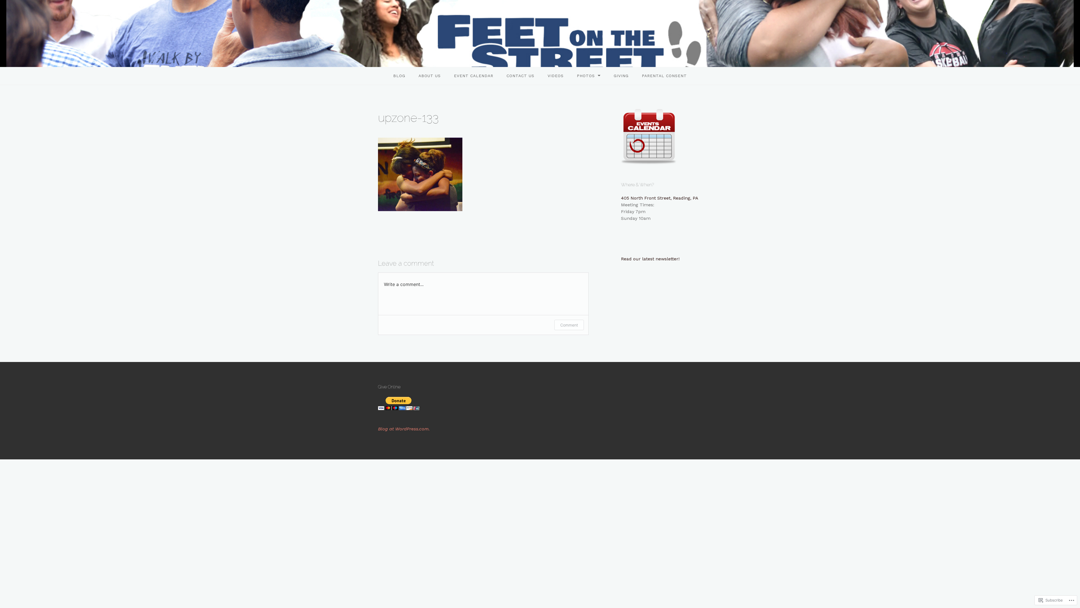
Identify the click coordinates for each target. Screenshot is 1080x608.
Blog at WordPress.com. (404, 429)
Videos (556, 75)
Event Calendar (473, 75)
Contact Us (520, 75)
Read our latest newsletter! (650, 258)
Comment (569, 325)
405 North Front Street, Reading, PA (659, 198)
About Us (429, 75)
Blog (399, 75)
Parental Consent (664, 75)
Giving (621, 75)
